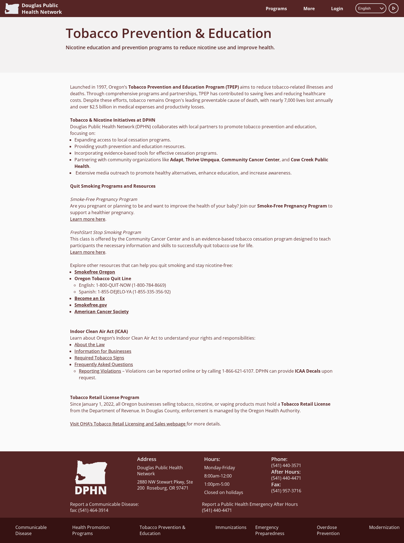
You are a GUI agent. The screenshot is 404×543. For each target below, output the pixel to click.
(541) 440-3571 (286, 465)
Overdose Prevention (328, 530)
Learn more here (87, 219)
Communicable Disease (31, 530)
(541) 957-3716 (286, 491)
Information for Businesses (102, 351)
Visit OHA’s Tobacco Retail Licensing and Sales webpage (128, 424)
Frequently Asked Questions (103, 364)
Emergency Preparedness (269, 530)
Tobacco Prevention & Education (163, 530)
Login (337, 9)
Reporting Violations (100, 371)
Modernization (384, 527)
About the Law (89, 345)
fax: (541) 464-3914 (89, 510)
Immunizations (231, 527)
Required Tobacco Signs (99, 358)
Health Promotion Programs (91, 530)
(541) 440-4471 (286, 478)
